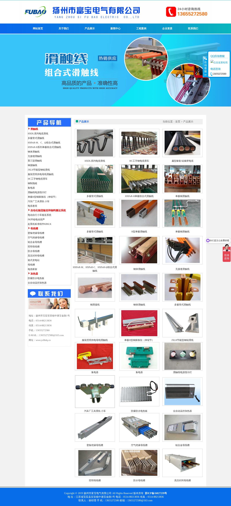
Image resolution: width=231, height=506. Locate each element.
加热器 (34, 273)
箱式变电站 (34, 260)
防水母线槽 (34, 251)
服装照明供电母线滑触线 (41, 174)
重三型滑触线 (35, 160)
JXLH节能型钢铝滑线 (39, 169)
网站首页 (38, 28)
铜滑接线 (95, 304)
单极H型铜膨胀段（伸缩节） (43, 196)
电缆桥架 (32, 269)
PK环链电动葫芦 (36, 219)
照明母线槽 (34, 246)
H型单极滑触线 (139, 231)
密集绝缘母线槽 (36, 233)
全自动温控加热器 (37, 282)
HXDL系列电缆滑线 (38, 133)
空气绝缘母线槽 (36, 237)
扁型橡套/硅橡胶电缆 (182, 161)
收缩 (205, 66)
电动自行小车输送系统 (39, 215)
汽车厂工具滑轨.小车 (38, 201)
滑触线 (34, 129)
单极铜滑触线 (182, 196)
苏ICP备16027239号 (156, 493)
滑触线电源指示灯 (37, 192)
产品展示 (90, 28)
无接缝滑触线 (35, 156)
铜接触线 (32, 165)
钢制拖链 (32, 183)
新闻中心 (115, 28)
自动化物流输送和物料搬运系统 (48, 210)
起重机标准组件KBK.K (39, 224)
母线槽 (34, 228)
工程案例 (141, 28)
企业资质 (167, 28)
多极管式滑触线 (36, 138)
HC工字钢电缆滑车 (37, 178)
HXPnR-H (130, 196)
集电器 (31, 187)
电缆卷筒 (32, 206)
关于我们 (64, 28)
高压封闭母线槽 (36, 255)
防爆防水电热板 (36, 278)
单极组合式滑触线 (144, 196)
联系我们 (193, 28)
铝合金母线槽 (35, 242)
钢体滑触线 (34, 151)
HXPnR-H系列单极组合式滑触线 (44, 147)
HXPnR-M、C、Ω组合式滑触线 (44, 142)
